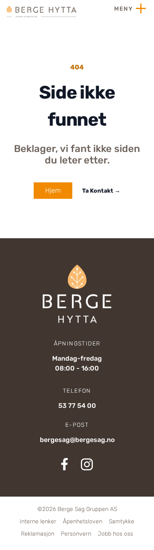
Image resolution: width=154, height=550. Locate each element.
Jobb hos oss (115, 533)
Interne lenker (38, 521)
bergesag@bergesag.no (77, 440)
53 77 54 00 (77, 406)
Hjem (53, 190)
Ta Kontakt (101, 190)
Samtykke (121, 521)
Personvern (76, 533)
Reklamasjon (37, 533)
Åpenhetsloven (82, 521)
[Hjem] (41, 11)
